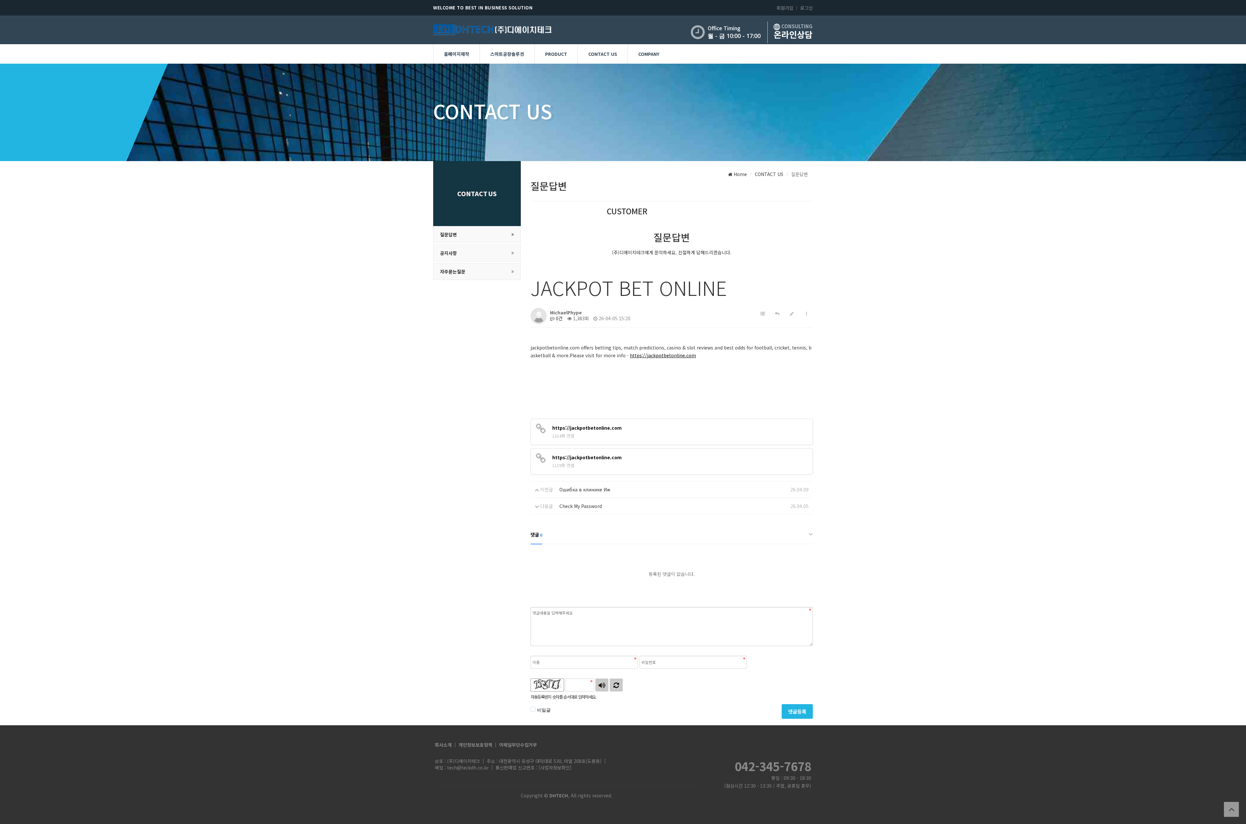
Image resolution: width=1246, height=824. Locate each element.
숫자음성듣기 (601, 684)
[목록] (762, 313)
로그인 (806, 8)
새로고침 (616, 684)
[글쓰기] (792, 313)
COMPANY (648, 54)
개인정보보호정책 (475, 745)
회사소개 (443, 745)
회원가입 (784, 8)
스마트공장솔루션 (507, 54)
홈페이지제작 (456, 54)
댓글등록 (797, 711)
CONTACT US (602, 54)
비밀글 (544, 710)
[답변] (777, 313)
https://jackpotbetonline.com (663, 355)
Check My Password (580, 506)
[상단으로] (1231, 809)
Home (739, 174)
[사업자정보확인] (555, 767)
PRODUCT (556, 54)
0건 (559, 318)
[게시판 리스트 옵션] (806, 313)
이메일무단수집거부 (518, 745)
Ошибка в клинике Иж (584, 489)
